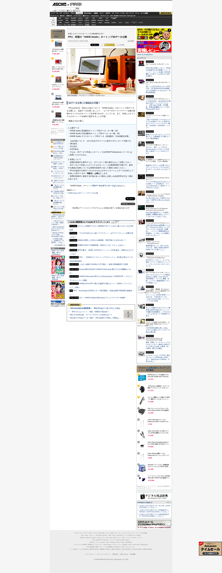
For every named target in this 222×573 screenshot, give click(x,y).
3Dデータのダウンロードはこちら (107, 186)
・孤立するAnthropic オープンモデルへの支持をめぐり (58, 228)
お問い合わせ (124, 554)
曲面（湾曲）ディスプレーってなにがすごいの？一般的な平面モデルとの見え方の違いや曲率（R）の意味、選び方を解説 (158, 345)
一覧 (101, 45)
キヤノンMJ (67, 24)
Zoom (127, 22)
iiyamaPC (73, 18)
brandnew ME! (87, 25)
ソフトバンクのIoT (134, 22)
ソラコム (87, 22)
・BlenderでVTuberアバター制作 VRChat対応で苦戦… (58, 234)
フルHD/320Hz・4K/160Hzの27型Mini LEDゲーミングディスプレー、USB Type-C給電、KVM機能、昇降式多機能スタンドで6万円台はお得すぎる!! (158, 105)
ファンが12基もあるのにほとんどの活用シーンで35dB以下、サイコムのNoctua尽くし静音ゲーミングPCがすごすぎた (158, 185)
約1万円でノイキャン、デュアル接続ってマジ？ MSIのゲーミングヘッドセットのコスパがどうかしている (158, 263)
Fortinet (114, 22)
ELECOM (60, 20)
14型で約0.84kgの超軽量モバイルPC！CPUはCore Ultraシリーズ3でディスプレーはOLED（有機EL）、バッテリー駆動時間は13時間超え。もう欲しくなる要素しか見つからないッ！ (158, 230)
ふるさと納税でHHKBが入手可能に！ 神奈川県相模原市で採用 (103, 264)
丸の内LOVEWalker (137, 549)
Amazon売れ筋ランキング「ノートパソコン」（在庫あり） (57, 34)
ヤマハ (120, 22)
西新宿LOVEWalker (105, 549)
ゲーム (137, 13)
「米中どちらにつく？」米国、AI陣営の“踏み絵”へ (89, 312)
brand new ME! (120, 540)
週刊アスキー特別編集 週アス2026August (58, 252)
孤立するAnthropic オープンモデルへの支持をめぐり (91, 315)
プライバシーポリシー (104, 554)
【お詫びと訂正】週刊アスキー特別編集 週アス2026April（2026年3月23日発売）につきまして (154, 511)
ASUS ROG (73, 20)
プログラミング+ (104, 15)
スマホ (122, 13)
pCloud (94, 24)
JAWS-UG (88, 537)
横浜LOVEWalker (94, 549)
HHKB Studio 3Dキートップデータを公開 (83, 193)
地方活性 (116, 15)
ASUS (100, 18)
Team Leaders (107, 544)
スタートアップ (130, 13)
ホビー (102, 13)
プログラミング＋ (117, 544)
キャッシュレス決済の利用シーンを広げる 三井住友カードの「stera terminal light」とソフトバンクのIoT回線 (158, 298)
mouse (67, 18)
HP (107, 18)
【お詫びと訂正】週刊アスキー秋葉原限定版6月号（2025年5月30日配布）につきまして (154, 515)
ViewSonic (100, 20)
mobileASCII (117, 546)
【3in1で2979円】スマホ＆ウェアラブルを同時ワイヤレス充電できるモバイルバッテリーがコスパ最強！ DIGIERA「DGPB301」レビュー (158, 123)
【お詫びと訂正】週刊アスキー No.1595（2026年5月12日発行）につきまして (154, 506)
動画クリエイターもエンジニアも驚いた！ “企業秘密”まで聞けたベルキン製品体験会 (158, 136)
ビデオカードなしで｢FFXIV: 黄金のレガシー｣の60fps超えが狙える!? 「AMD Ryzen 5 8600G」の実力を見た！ (158, 358)
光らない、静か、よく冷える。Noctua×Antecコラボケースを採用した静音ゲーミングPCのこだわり (157, 150)
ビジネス (66, 13)
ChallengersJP (131, 15)
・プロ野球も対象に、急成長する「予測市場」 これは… (57, 240)
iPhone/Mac (88, 13)
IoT (61, 13)
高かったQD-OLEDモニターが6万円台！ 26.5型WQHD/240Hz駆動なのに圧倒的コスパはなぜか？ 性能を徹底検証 (158, 89)
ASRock (87, 20)
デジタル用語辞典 (108, 546)
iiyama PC (104, 535)
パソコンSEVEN (87, 18)
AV (113, 13)
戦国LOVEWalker (147, 549)
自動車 (96, 13)
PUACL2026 (122, 15)
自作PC (108, 13)
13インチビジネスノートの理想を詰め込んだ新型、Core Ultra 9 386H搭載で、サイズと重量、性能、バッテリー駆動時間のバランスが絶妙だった (158, 279)
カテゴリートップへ (128, 204)
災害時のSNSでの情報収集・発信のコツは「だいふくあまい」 (102, 245)
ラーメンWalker (73, 549)
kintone (73, 22)
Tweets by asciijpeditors (145, 54)
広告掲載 (132, 554)
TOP (75, 533)
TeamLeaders (95, 15)
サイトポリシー (90, 554)
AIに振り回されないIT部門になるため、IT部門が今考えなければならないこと (158, 200)
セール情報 (144, 13)
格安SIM (62, 15)
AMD (67, 20)
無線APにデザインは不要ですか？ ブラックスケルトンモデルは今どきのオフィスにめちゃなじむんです (159, 168)
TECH (73, 13)
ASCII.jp (59, 4)
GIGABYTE (80, 20)
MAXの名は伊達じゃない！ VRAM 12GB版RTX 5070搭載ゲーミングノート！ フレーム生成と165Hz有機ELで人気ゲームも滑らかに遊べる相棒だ (158, 72)
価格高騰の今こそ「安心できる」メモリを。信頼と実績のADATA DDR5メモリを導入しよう (158, 248)
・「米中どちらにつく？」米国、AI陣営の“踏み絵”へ (57, 222)
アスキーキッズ (54, 15)
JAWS (60, 22)
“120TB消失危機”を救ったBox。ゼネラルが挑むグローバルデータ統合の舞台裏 (158, 330)
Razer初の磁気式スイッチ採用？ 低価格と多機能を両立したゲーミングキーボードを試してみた (158, 214)
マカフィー (60, 24)
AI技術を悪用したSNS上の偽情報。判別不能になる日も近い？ (101, 240)
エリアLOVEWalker (84, 549)
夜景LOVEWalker (116, 549)
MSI (94, 18)
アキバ (117, 13)
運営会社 (115, 554)
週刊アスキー (86, 15)
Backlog (107, 22)
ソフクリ (140, 22)
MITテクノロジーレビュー (128, 546)
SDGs (111, 15)
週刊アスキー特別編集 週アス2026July (58, 277)
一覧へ (168, 502)
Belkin (107, 20)
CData (100, 22)
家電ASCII (69, 15)
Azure (80, 22)
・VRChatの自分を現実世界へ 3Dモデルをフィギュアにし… (58, 216)
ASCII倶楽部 (166, 13)
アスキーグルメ (78, 15)
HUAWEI (93, 20)
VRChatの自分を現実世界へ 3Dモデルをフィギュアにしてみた (95, 308)
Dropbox (93, 22)
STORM (138, 535)
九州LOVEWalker (126, 549)
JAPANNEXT (73, 25)
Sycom (80, 18)
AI (57, 13)
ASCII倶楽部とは (60, 245)
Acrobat (67, 22)
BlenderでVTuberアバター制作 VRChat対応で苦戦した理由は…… (96, 318)
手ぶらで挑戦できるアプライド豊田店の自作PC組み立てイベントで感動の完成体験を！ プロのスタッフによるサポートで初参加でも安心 (158, 312)
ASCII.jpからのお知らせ (144, 502)
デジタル (74, 4)
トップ (53, 13)
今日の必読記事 (90, 546)
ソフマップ (80, 24)
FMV (60, 18)
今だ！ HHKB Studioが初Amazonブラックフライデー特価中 (102, 298)
